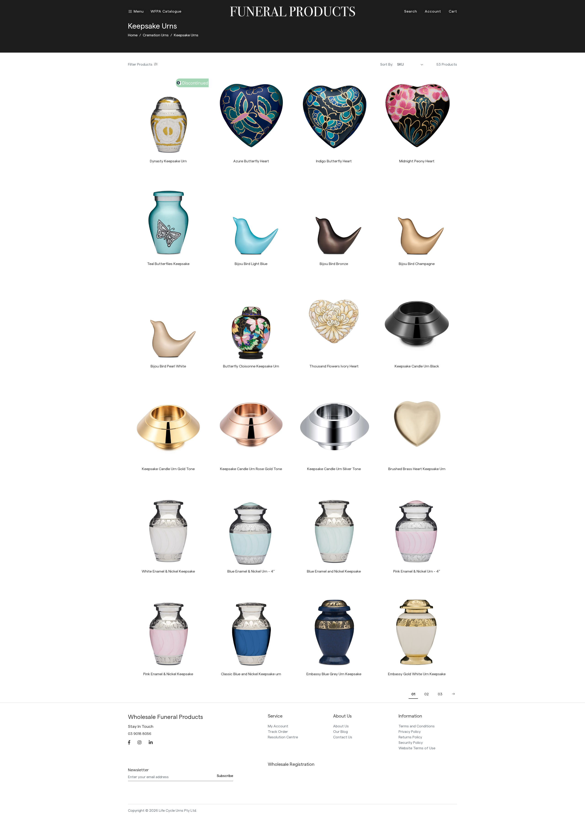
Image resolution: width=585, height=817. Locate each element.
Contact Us (342, 737)
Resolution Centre (283, 737)
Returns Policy (410, 737)
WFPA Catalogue (166, 11)
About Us (341, 726)
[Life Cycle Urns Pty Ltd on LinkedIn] (151, 743)
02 (426, 694)
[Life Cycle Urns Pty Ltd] (292, 11)
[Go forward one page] (452, 694)
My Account (278, 726)
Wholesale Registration (291, 764)
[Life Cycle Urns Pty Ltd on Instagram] (139, 743)
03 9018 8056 (139, 734)
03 (440, 694)
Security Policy (411, 743)
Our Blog (340, 732)
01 (413, 694)
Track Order (278, 732)
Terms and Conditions (417, 726)
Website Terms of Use (417, 748)
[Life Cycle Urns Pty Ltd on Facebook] (129, 743)
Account (433, 11)
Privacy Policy (410, 732)
